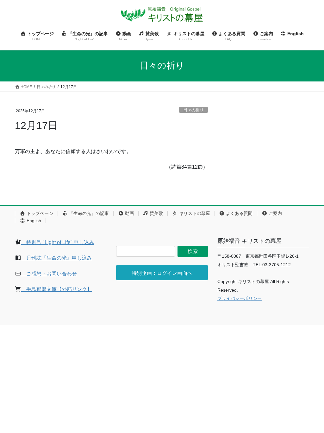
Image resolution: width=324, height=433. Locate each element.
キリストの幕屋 (194, 213)
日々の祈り (193, 109)
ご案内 (274, 213)
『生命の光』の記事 (88, 213)
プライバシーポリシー (239, 298)
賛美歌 (155, 213)
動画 (129, 213)
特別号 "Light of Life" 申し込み (57, 242)
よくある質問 (238, 213)
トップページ (39, 213)
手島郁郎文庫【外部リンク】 (56, 289)
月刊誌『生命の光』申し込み (56, 258)
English (33, 220)
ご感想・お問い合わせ (49, 273)
